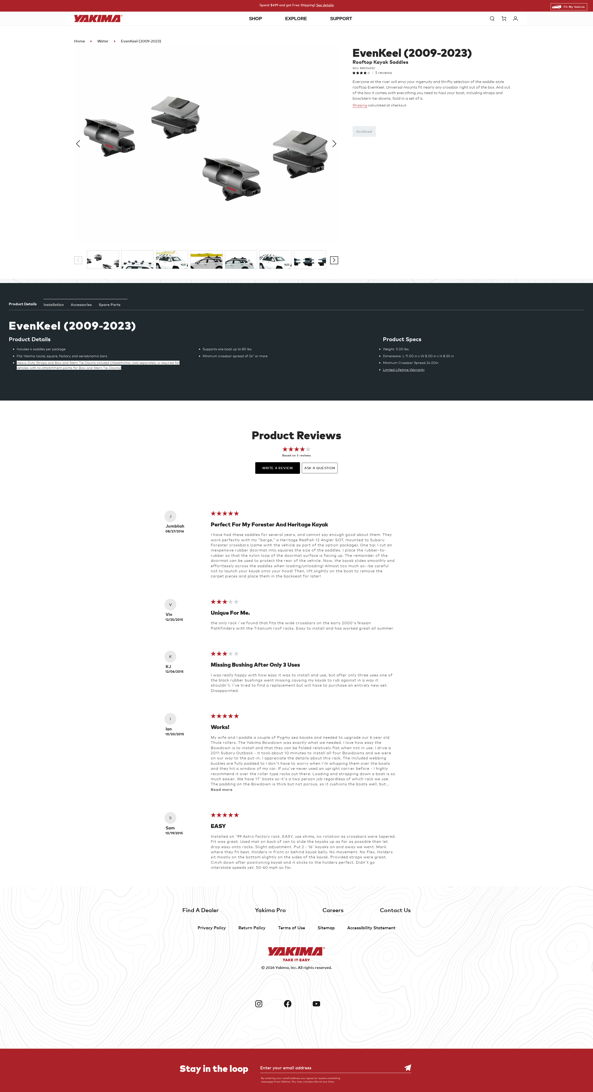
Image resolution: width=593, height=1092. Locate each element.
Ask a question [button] (319, 468)
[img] (224, 515)
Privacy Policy (212, 927)
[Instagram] (267, 1003)
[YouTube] (325, 1003)
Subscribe (405, 1068)
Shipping (360, 105)
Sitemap (326, 927)
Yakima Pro (270, 910)
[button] (493, 18)
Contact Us (395, 910)
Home (79, 41)
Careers (333, 910)
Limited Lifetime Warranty (404, 370)
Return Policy (251, 927)
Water (103, 41)
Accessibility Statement (371, 927)
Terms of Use (291, 927)
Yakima (282, 967)
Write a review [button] (277, 468)
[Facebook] (296, 1003)
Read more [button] (222, 789)
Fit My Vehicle (574, 7)
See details (325, 5)
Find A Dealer (200, 910)
